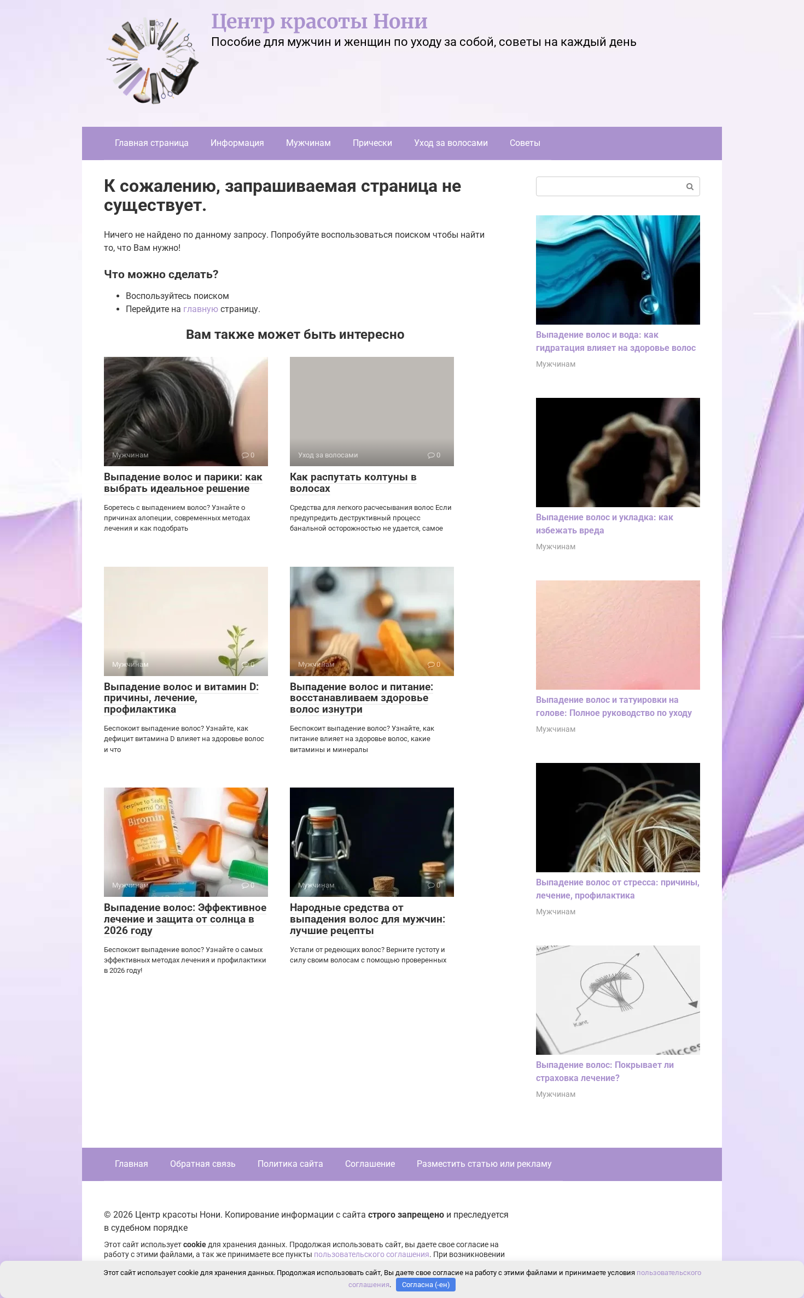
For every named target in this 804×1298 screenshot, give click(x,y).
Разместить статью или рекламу (484, 1164)
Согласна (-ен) (426, 1285)
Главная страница (152, 143)
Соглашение (370, 1164)
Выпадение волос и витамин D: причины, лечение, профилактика (181, 698)
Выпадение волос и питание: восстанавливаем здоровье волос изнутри (361, 698)
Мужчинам (308, 143)
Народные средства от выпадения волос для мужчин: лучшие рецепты (367, 919)
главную (200, 309)
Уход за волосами (451, 143)
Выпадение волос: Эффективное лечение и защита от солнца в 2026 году (185, 919)
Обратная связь (203, 1164)
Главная (131, 1164)
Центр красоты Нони (319, 21)
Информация (237, 143)
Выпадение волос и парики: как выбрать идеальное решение (183, 483)
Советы (525, 143)
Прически (372, 143)
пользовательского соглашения (371, 1254)
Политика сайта (290, 1164)
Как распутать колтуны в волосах (353, 483)
